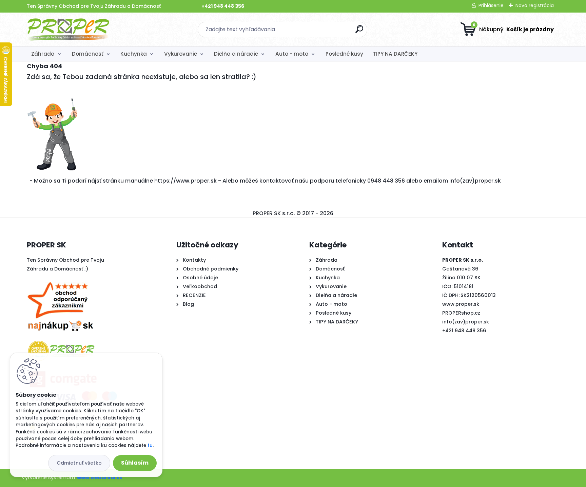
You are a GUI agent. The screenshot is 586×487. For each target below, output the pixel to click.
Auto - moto (291, 53)
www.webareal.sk (99, 477)
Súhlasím (135, 463)
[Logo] (68, 29)
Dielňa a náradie (236, 53)
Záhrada (43, 53)
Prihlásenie (491, 5)
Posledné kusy (344, 53)
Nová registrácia (534, 5)
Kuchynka (133, 53)
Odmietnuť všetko (79, 463)
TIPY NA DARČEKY (395, 53)
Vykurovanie (180, 53)
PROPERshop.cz (461, 313)
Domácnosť (87, 53)
